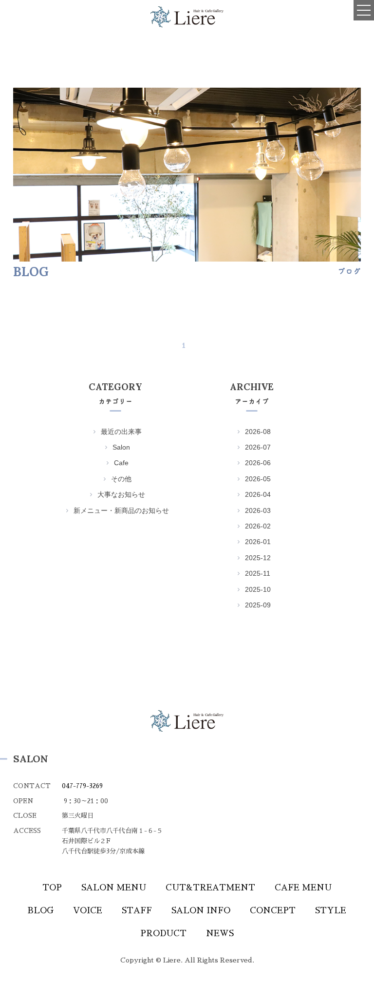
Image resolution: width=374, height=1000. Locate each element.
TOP (52, 888)
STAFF (137, 910)
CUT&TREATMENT (210, 888)
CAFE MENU (303, 888)
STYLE (330, 910)
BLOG (40, 910)
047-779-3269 (82, 786)
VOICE (87, 910)
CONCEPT (273, 910)
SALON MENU (113, 888)
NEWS (220, 933)
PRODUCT (163, 933)
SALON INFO (200, 910)
